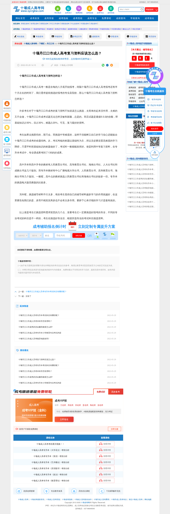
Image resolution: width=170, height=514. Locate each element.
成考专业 (92, 18)
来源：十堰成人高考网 (63, 65)
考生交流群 (136, 29)
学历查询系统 (116, 29)
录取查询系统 (93, 29)
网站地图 (147, 499)
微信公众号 (127, 29)
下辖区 (42, 43)
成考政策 (35, 18)
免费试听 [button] (101, 391)
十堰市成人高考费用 (101, 499)
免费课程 (106, 18)
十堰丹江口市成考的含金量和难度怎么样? (144, 178)
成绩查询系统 (72, 29)
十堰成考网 (85, 502)
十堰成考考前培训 (142, 71)
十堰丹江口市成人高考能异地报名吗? (142, 188)
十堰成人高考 (23, 499)
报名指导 (132, 94)
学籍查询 (135, 18)
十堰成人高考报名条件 (83, 499)
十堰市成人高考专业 (119, 499)
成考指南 (63, 18)
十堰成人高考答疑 (53, 499)
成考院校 (78, 18)
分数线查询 (83, 29)
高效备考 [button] (115, 391)
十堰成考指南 (67, 499)
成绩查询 (121, 18)
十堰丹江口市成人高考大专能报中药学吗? (144, 192)
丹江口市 (50, 43)
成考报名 (149, 18)
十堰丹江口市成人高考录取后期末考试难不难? (146, 206)
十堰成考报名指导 (142, 65)
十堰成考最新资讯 (37, 499)
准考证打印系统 (60, 29)
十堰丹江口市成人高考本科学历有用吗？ (144, 174)
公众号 (142, 101)
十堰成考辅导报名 (38, 29)
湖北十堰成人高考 (136, 499)
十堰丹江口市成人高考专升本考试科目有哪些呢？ (46, 291)
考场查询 (50, 29)
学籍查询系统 (105, 29)
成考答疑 (49, 18)
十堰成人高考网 (30, 43)
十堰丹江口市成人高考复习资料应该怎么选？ (146, 164)
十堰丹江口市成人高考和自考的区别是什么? (145, 197)
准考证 (132, 97)
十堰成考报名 (26, 29)
